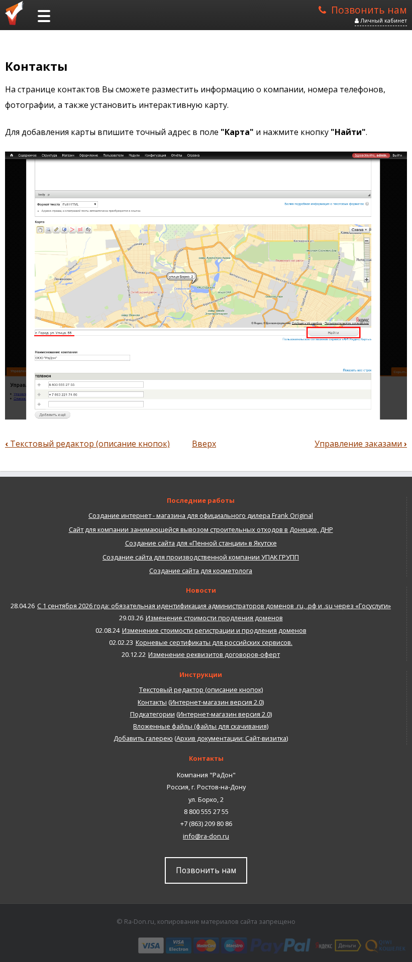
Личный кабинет (383, 20)
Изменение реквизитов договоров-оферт (214, 654)
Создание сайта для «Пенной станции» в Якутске (201, 542)
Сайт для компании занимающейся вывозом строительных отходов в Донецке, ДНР (201, 529)
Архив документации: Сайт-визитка (231, 738)
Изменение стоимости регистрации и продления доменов (214, 630)
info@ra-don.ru (206, 836)
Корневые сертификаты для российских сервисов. (214, 642)
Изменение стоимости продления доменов (214, 617)
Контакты (152, 702)
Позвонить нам (369, 9)
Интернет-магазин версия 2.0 (216, 702)
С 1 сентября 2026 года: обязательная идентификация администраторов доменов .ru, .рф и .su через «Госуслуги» (214, 605)
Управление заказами (361, 443)
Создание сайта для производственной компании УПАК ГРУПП (200, 557)
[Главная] (17, 12)
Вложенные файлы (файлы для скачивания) (200, 726)
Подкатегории (152, 714)
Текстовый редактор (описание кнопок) (87, 443)
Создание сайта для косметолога (200, 570)
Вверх (204, 443)
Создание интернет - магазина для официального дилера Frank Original (200, 515)
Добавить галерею (143, 738)
